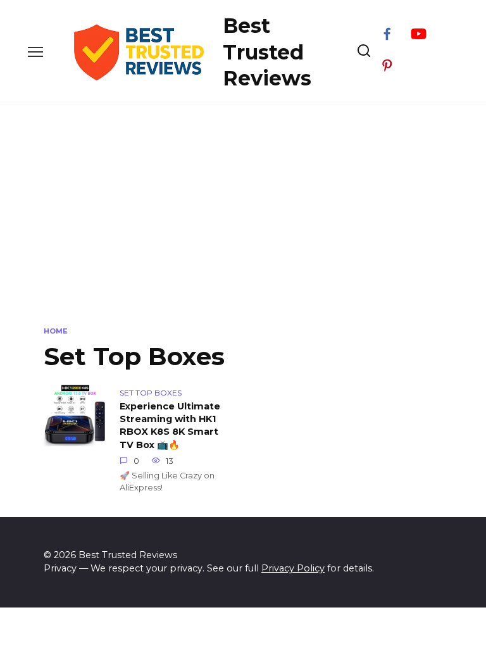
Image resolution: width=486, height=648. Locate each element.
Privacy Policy (293, 568)
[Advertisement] (243, 212)
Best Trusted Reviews (267, 51)
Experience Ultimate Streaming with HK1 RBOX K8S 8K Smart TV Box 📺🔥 (170, 425)
